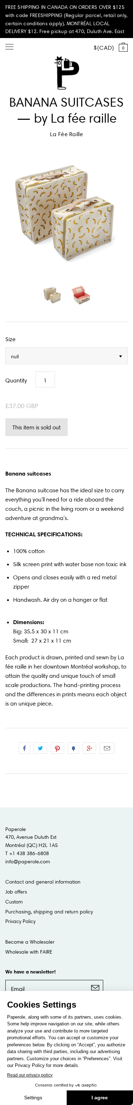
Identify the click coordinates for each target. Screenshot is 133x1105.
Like (24, 748)
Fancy (73, 748)
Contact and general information (43, 882)
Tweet (40, 748)
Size (10, 339)
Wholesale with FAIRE (28, 952)
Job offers (16, 892)
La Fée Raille (66, 134)
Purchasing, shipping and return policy (49, 911)
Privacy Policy (20, 921)
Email (107, 748)
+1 (89, 748)
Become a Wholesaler (30, 942)
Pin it (57, 748)
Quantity (16, 380)
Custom (14, 902)
